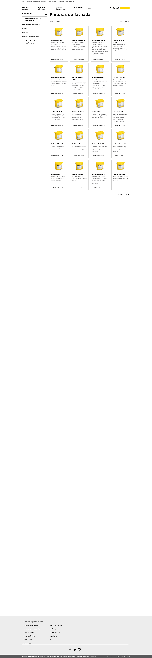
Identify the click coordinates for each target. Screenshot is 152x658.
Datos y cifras (28, 640)
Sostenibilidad (78, 7)
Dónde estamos (52, 1)
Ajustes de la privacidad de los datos (86, 656)
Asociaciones (28, 643)
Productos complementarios (30, 37)
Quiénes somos (69, 1)
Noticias (43, 1)
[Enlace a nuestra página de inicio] (121, 8)
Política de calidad (56, 625)
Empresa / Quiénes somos (33, 622)
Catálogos (29, 1)
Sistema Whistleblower (69, 656)
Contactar (61, 1)
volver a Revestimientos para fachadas (33, 19)
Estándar (25, 32)
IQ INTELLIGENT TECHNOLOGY (31, 24)
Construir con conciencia (32, 629)
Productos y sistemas (26, 8)
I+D (51, 640)
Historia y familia (29, 636)
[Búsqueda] (110, 8)
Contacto (24, 656)
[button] (128, 21)
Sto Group (53, 629)
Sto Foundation (55, 632)
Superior (24, 28)
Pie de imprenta (32, 656)
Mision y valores (29, 632)
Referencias (36, 1)
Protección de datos (43, 656)
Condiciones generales (56, 656)
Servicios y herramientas (60, 8)
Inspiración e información (42, 8)
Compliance (53, 636)
